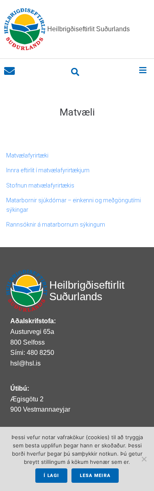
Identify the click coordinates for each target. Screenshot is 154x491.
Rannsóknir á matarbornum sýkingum (55, 224)
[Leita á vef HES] (75, 72)
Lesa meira (95, 475)
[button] (143, 70)
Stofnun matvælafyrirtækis (40, 185)
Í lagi (51, 475)
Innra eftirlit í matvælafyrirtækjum (48, 170)
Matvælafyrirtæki (27, 155)
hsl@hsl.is (25, 363)
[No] (144, 459)
